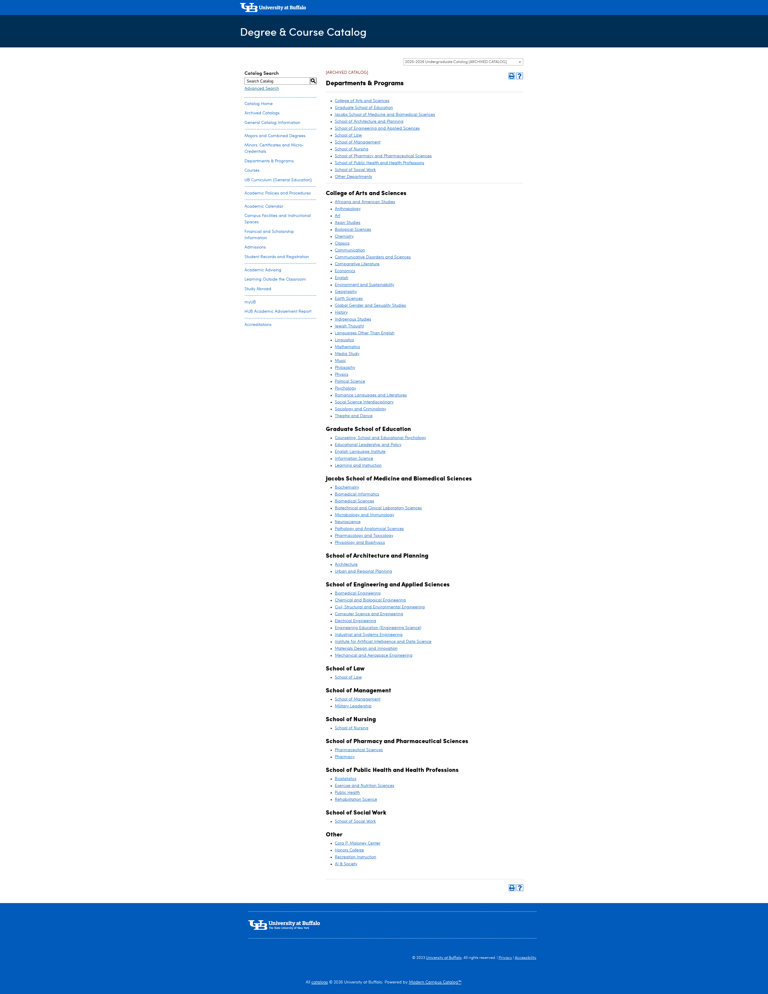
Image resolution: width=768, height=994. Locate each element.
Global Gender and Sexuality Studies (370, 305)
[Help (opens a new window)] (519, 76)
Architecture (346, 564)
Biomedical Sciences (354, 501)
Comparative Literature (357, 264)
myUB (250, 302)
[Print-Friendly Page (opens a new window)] (511, 76)
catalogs (319, 982)
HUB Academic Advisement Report (277, 311)
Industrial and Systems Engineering (369, 635)
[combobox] (463, 61)
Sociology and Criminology (360, 409)
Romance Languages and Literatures (371, 395)
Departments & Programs (269, 161)
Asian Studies (347, 223)
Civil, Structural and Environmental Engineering (380, 607)
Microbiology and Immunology (364, 515)
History (341, 312)
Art (337, 216)
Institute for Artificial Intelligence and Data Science (383, 642)
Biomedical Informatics (357, 494)
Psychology (345, 388)
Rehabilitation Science (356, 799)
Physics (341, 374)
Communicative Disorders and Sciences (373, 257)
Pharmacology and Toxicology (364, 536)
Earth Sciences (349, 299)
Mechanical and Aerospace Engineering (373, 655)
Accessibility (525, 958)
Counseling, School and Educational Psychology (380, 438)
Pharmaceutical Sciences (359, 750)
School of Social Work (355, 170)
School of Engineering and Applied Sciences (377, 128)
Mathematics (347, 347)
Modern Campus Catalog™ (435, 982)
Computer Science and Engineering (369, 614)
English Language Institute (360, 452)
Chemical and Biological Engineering (370, 600)
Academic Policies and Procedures (277, 193)
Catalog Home (258, 104)
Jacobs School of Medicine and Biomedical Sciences (385, 115)
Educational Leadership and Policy (368, 445)
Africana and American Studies (365, 202)
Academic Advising (262, 270)
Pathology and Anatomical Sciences (369, 529)
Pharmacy (345, 757)
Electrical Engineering (355, 621)
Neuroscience (348, 522)
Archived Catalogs (262, 113)
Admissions (255, 247)
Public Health (347, 793)
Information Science (354, 458)
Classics (342, 243)
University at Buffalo (444, 958)
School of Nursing (351, 149)
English (341, 278)
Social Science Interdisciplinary (364, 402)
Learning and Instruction (358, 465)
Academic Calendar (263, 206)
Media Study (347, 354)
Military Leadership (353, 706)
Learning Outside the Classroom (275, 279)
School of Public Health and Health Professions (379, 163)
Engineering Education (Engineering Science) (378, 628)
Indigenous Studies (353, 319)
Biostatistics (345, 779)
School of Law (348, 135)
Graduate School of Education (364, 108)
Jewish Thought (349, 326)
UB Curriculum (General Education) (278, 180)
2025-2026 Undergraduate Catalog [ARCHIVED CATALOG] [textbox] (456, 62)
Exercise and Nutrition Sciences (364, 786)
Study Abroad (257, 289)
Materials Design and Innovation (366, 648)
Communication (350, 250)
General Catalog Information (272, 123)
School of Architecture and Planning (369, 121)
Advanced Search (261, 88)
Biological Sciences (353, 229)
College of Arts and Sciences (362, 101)
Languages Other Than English (364, 333)
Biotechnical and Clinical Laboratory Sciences (378, 508)
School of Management (357, 142)
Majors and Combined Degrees (274, 136)
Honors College (349, 850)
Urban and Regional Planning (363, 571)
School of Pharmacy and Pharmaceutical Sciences (383, 156)
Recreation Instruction (355, 857)
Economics (345, 271)
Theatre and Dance (354, 416)
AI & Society (346, 864)
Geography (346, 292)
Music (340, 361)
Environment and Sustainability (364, 285)
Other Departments (353, 177)
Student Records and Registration (276, 257)
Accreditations (258, 325)
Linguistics (344, 340)
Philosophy (345, 368)
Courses (252, 170)
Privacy (505, 958)
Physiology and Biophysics (360, 543)
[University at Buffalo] (273, 8)
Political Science (350, 381)
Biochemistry (347, 487)
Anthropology (348, 209)
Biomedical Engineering (358, 593)
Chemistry (344, 236)
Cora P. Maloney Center (357, 843)
